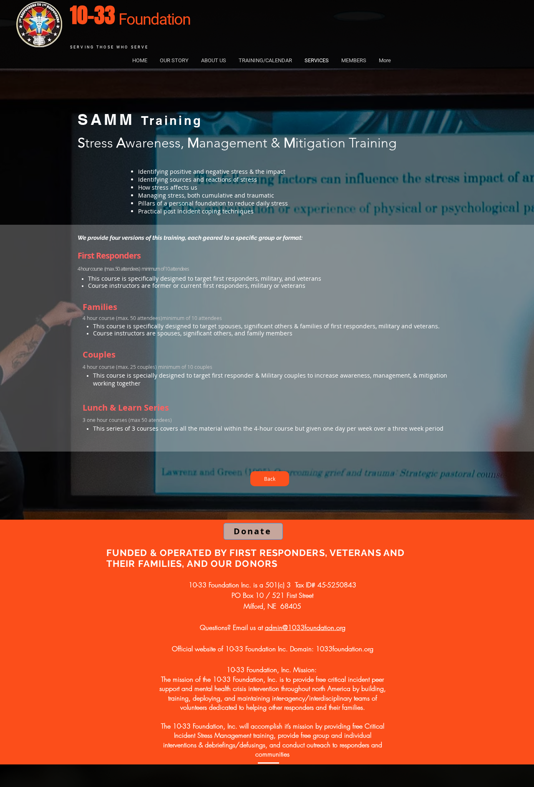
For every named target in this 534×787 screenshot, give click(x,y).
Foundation (154, 19)
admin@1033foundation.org (305, 627)
